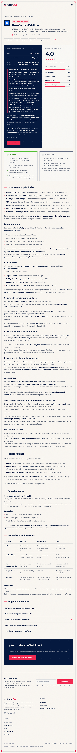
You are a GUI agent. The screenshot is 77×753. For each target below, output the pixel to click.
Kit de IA (6, 735)
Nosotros (43, 702)
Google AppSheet (43, 40)
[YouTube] (11, 713)
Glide (16, 40)
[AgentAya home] (11, 5)
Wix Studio (9, 40)
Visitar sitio (14, 143)
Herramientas (8, 16)
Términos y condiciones (66, 743)
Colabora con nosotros (47, 708)
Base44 (32, 40)
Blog (5, 728)
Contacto (43, 705)
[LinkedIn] (5, 713)
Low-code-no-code (20, 16)
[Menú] (72, 5)
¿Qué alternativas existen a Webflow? (18, 631)
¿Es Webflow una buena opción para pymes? (20, 608)
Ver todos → (55, 40)
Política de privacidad (65, 686)
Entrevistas (8, 722)
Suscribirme (65, 682)
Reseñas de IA (8, 725)
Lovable (24, 40)
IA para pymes (8, 732)
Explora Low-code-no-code (22, 658)
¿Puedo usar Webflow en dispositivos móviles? (21, 625)
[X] (8, 713)
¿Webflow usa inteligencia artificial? (17, 619)
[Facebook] (14, 713)
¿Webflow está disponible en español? (18, 614)
